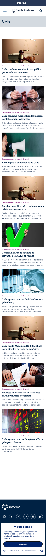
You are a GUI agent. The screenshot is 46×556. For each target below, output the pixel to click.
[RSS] (40, 516)
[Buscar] (41, 11)
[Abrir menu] (5, 11)
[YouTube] (33, 516)
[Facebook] (11, 516)
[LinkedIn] (25, 516)
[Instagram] (4, 516)
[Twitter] (18, 516)
